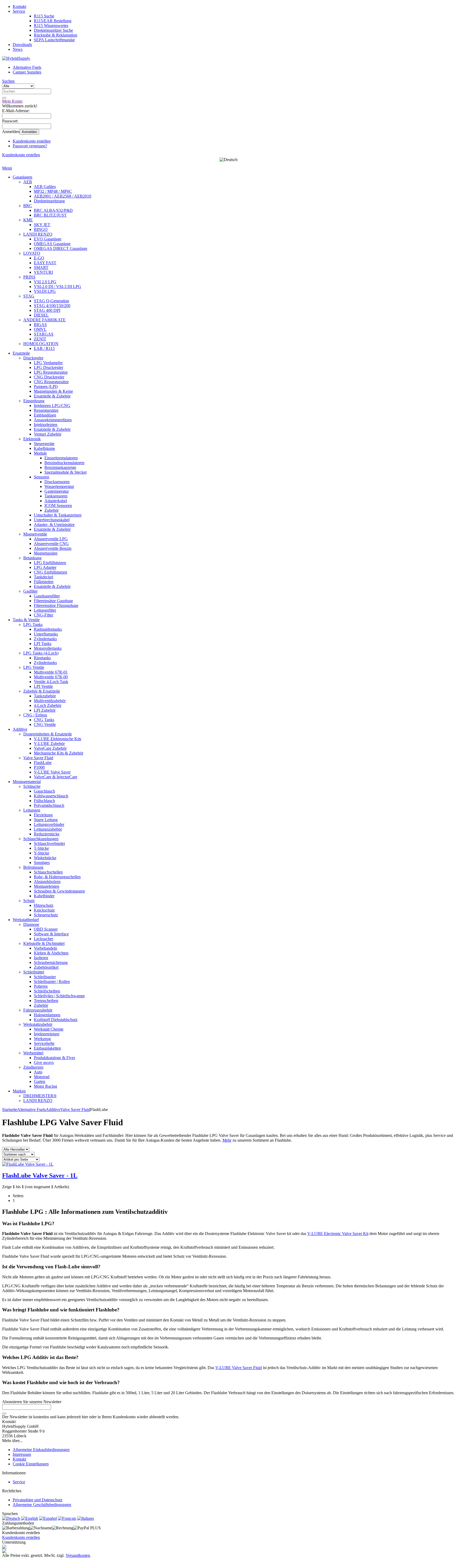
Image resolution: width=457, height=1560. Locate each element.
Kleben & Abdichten (51, 953)
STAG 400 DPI (47, 310)
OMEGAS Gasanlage (52, 243)
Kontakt (19, 6)
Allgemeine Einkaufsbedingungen (41, 1449)
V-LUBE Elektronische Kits (57, 738)
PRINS (29, 277)
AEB (27, 182)
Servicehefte (44, 1043)
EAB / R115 (44, 348)
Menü (7, 168)
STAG (28, 296)
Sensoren (41, 477)
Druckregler (33, 358)
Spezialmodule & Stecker (65, 472)
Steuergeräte (44, 443)
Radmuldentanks (48, 629)
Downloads (22, 44)
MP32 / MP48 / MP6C (53, 191)
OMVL (40, 329)
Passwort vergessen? (30, 146)
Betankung (32, 558)
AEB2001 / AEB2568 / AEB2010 (62, 196)
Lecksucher (43, 938)
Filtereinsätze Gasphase (53, 600)
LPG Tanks (33, 624)
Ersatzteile (21, 353)
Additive (20, 729)
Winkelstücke (45, 858)
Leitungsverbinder (49, 824)
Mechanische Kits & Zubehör (58, 753)
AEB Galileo (45, 186)
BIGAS (40, 324)
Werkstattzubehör (37, 1024)
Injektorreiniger (47, 1034)
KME (28, 220)
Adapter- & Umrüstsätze (54, 524)
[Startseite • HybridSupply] (16, 58)
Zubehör (51, 510)
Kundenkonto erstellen (32, 141)
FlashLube (43, 762)
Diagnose (31, 924)
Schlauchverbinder (49, 843)
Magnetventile (35, 534)
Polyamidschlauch (49, 805)
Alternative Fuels (27, 67)
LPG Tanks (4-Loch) (40, 653)
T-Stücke (41, 848)
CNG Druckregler (49, 377)
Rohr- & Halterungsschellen (57, 877)
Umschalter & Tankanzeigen (57, 515)
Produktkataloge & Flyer (54, 1057)
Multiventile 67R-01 (51, 672)
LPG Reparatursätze (51, 372)
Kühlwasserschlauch (51, 796)
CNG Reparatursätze (51, 381)
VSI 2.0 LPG (45, 282)
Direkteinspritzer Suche (53, 30)
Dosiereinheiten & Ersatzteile (47, 734)
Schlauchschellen (48, 872)
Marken (19, 1091)
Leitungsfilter (45, 610)
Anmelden (29, 132)
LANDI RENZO (37, 234)
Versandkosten (78, 1555)
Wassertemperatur (59, 486)
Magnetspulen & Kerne (53, 391)
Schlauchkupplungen (40, 838)
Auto (38, 1072)
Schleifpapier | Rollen (52, 981)
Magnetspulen (45, 553)
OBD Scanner (46, 929)
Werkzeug (42, 1038)
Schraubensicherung (51, 962)
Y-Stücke (41, 853)
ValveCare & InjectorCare (55, 777)
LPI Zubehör (45, 710)
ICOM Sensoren (58, 505)
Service (19, 11)
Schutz (29, 900)
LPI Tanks (42, 643)
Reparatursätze (46, 410)
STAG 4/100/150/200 (52, 305)
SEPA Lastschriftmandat (54, 40)
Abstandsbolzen (47, 881)
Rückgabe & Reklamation (55, 35)
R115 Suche (44, 16)
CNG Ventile (45, 724)
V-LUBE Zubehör (49, 743)
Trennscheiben (46, 1000)
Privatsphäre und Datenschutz (37, 1500)
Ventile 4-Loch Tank (51, 681)
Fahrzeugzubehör (37, 1010)
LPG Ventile (33, 667)
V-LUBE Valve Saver (52, 772)
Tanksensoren (55, 496)
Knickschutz (44, 910)
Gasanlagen (22, 177)
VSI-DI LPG (45, 291)
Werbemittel (33, 1053)
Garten (39, 1081)
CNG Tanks (44, 719)
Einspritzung (33, 401)
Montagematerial (27, 781)
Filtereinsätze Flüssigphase (56, 605)
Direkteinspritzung (49, 201)
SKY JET (42, 224)
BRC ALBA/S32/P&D (53, 210)
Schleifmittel (33, 972)
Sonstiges (42, 862)
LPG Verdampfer (48, 362)
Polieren (41, 986)
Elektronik (32, 439)
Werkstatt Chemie (48, 1029)
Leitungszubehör (48, 829)
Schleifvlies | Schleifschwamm (59, 996)
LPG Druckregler (48, 367)
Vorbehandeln (45, 948)
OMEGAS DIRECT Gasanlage (60, 248)
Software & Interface (51, 934)
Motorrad (41, 1076)
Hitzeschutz (43, 905)
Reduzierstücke (47, 834)
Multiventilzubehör (50, 700)
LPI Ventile (43, 686)
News (17, 49)
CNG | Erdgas (35, 715)
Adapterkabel (55, 500)
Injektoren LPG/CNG (52, 405)
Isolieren (41, 957)
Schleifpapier (45, 977)
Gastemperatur (56, 491)
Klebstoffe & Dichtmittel (44, 943)
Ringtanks (42, 658)
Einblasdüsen (45, 415)
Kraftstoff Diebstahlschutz (55, 1019)
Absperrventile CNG (51, 543)
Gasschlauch (44, 791)
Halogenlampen (47, 1015)
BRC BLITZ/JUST (50, 215)
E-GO (39, 258)
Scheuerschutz (46, 915)
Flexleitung (43, 815)
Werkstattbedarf (26, 919)
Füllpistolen (43, 581)
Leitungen (31, 810)
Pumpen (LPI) (46, 386)
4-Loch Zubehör (47, 705)
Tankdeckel (43, 577)
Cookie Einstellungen (31, 1464)
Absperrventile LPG (51, 539)
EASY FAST (45, 262)
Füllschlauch (44, 800)
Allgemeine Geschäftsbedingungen (42, 1504)
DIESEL (41, 315)
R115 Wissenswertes (51, 25)
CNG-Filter (43, 615)
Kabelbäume (44, 448)
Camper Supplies (27, 72)
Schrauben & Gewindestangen (59, 891)
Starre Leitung (46, 819)
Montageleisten (46, 886)
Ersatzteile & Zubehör (52, 396)
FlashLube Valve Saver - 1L (39, 1175)
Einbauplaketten (47, 1048)
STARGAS (43, 334)
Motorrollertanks (48, 648)
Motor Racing (45, 1086)
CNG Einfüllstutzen (50, 572)
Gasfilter (30, 591)
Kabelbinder (44, 896)
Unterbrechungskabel (52, 520)
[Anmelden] (4, 1413)
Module (40, 453)
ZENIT (40, 339)
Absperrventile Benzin (52, 548)
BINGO (41, 229)
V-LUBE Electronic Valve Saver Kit (337, 1233)
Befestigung (33, 867)
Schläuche (31, 786)
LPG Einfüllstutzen (50, 562)
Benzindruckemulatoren (64, 462)
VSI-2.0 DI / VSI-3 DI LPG (57, 286)
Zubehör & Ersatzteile (41, 691)
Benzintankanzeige (60, 467)
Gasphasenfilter (47, 596)
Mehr (226, 1140)
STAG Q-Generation (51, 301)
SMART (41, 267)
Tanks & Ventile (26, 619)
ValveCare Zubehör (50, 748)
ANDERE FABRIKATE (44, 320)
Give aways (44, 1062)
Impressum (22, 1454)
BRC (27, 205)
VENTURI (43, 272)
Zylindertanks (45, 639)
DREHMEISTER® (40, 1096)
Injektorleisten (45, 424)
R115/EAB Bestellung (52, 21)
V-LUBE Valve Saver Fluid (238, 1367)
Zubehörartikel (46, 967)
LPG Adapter (45, 567)
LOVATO (31, 253)
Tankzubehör (45, 696)
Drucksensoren (57, 481)
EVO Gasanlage (47, 239)
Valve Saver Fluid (38, 758)
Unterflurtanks (46, 634)
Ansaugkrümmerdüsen (53, 420)
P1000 (39, 767)
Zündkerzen (33, 1067)
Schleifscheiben (47, 991)
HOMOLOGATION (40, 343)
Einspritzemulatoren (61, 458)
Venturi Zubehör (47, 434)
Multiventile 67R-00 (51, 677)
